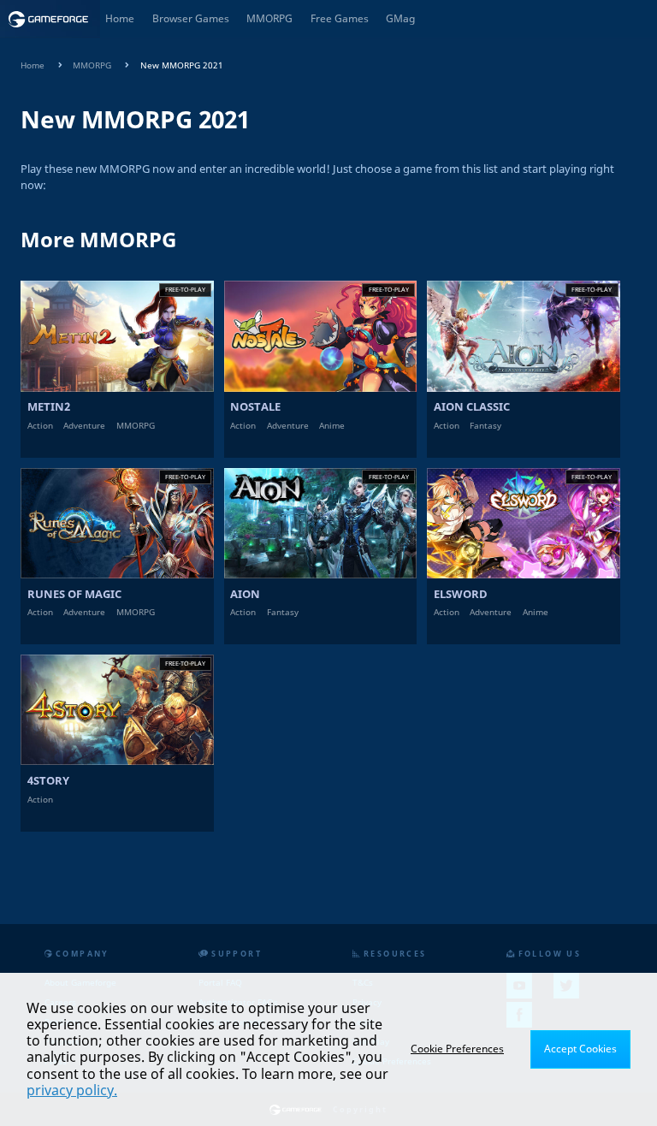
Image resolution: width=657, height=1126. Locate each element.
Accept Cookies (580, 1048)
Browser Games (190, 18)
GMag (400, 18)
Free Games (340, 18)
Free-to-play (185, 289)
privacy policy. (72, 1090)
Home (119, 18)
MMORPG (269, 18)
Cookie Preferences (457, 1048)
